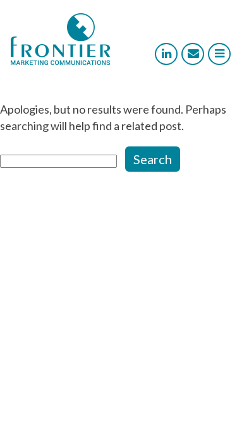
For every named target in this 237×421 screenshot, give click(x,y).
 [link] (166, 53)
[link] (60, 61)
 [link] (219, 53)
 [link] (193, 53)
